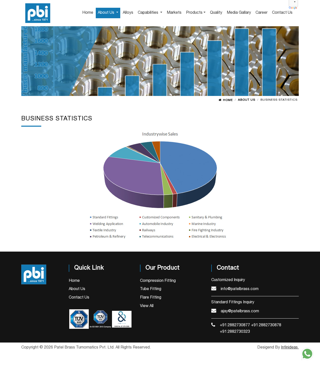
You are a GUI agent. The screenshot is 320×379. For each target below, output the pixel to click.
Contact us (282, 12)
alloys (128, 12)
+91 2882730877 (235, 325)
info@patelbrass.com (239, 289)
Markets (174, 12)
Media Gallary (239, 12)
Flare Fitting (150, 297)
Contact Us (79, 297)
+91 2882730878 (266, 325)
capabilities (148, 12)
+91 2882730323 (235, 332)
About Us (77, 289)
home (87, 12)
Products (194, 12)
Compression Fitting (158, 281)
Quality (216, 12)
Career (262, 12)
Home (228, 100)
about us (106, 12)
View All (147, 306)
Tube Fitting (150, 289)
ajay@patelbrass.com (240, 311)
